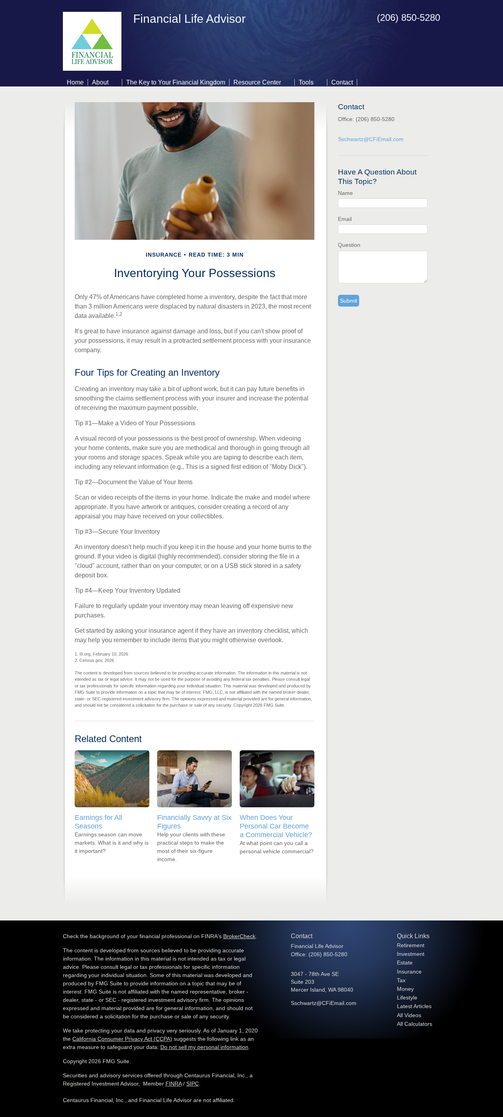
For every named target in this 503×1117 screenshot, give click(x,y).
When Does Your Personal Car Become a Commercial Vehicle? (276, 826)
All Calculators (414, 1024)
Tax (401, 980)
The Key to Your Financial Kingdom (175, 82)
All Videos (409, 1015)
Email (345, 219)
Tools (306, 82)
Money (405, 989)
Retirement (410, 945)
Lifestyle (407, 997)
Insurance (409, 971)
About (100, 82)
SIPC (192, 1083)
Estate (405, 962)
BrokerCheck (239, 936)
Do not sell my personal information (204, 1047)
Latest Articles (414, 1006)
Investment (410, 954)
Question (349, 245)
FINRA (173, 1083)
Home (75, 82)
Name (345, 193)
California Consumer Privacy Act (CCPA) (122, 1039)
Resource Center (257, 82)
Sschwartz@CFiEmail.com (371, 139)
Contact (342, 82)
